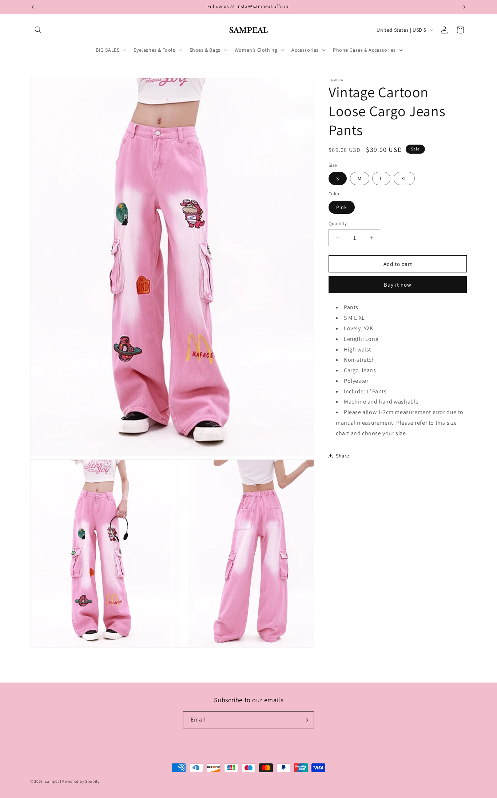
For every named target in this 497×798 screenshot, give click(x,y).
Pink (341, 207)
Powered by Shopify (81, 781)
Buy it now (397, 284)
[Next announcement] (464, 7)
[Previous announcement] (33, 7)
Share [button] (342, 455)
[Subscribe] (306, 719)
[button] (38, 30)
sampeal (53, 781)
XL (404, 178)
